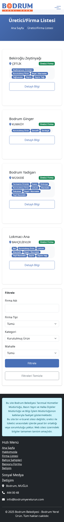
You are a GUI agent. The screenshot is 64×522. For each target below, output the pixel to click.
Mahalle (10, 346)
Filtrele (32, 363)
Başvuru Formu (12, 464)
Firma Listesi (10, 456)
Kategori (10, 332)
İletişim (6, 468)
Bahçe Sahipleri (12, 460)
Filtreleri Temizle (32, 376)
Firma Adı (11, 300)
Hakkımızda (9, 452)
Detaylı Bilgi (32, 86)
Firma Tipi (11, 317)
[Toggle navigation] (56, 7)
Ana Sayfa (17, 28)
